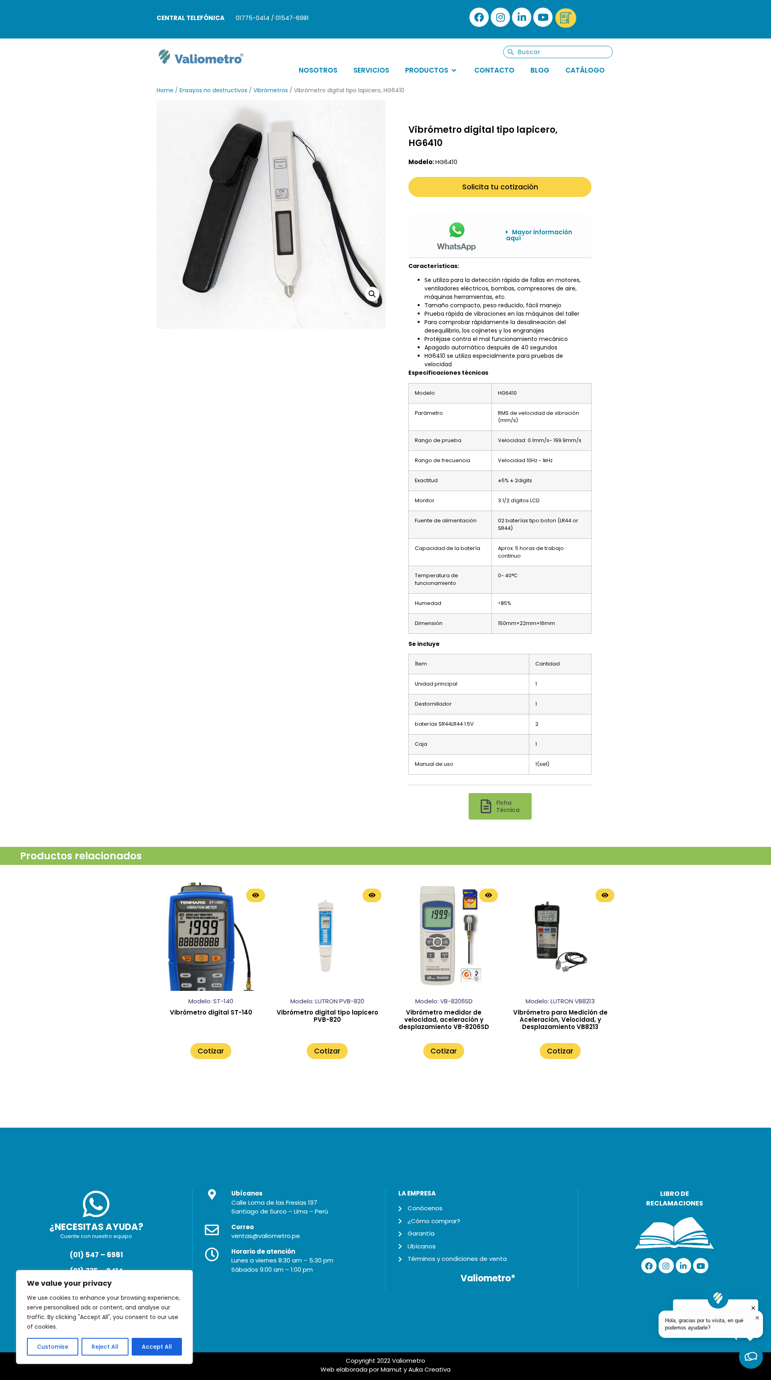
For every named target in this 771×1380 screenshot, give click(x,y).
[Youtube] (543, 17)
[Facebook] (479, 17)
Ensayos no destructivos (213, 90)
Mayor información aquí (539, 235)
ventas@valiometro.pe (265, 1236)
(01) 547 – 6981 (96, 1255)
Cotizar (211, 1051)
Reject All (105, 1347)
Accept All (157, 1347)
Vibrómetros (270, 90)
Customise (52, 1347)
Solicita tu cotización (500, 187)
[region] (104, 1317)
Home (165, 90)
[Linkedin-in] (521, 17)
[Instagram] (500, 17)
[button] (542, 235)
